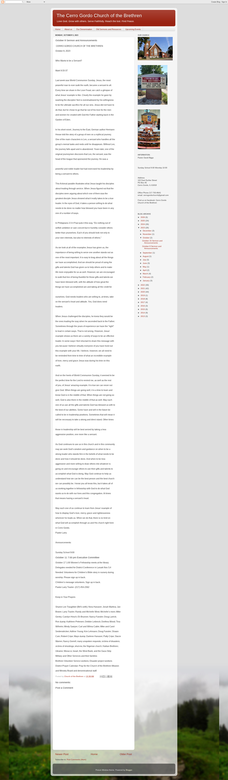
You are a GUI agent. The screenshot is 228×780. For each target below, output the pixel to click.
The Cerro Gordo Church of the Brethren (99, 15)
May (145, 267)
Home (57, 29)
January (146, 281)
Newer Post (61, 754)
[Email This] (101, 676)
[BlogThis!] (103, 676)
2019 (143, 295)
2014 (143, 313)
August (146, 256)
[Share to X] (106, 676)
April (145, 270)
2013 (143, 316)
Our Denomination (84, 29)
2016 (143, 306)
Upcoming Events (133, 29)
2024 (143, 224)
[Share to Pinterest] (111, 676)
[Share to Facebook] (108, 676)
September (148, 253)
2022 (143, 285)
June (145, 263)
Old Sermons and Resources (108, 29)
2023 (143, 228)
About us (68, 29)
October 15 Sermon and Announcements (152, 242)
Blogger (129, 770)
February (147, 277)
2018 (143, 299)
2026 (143, 217)
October (146, 238)
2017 (143, 302)
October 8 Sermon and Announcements (151, 247)
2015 (143, 309)
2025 (143, 221)
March (146, 274)
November (147, 234)
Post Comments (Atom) (76, 760)
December (147, 231)
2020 (143, 292)
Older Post (126, 754)
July (145, 260)
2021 (143, 288)
